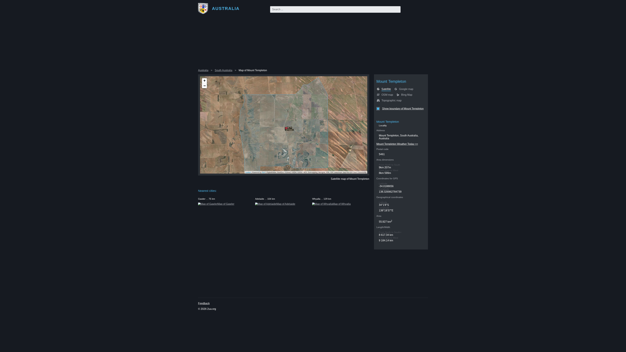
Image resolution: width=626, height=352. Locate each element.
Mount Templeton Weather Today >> (397, 144)
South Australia (223, 70)
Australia (203, 70)
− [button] (204, 85)
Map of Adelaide (285, 204)
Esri (263, 172)
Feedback (204, 303)
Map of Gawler (225, 204)
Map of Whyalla (342, 204)
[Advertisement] (313, 43)
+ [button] (204, 81)
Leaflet (248, 172)
